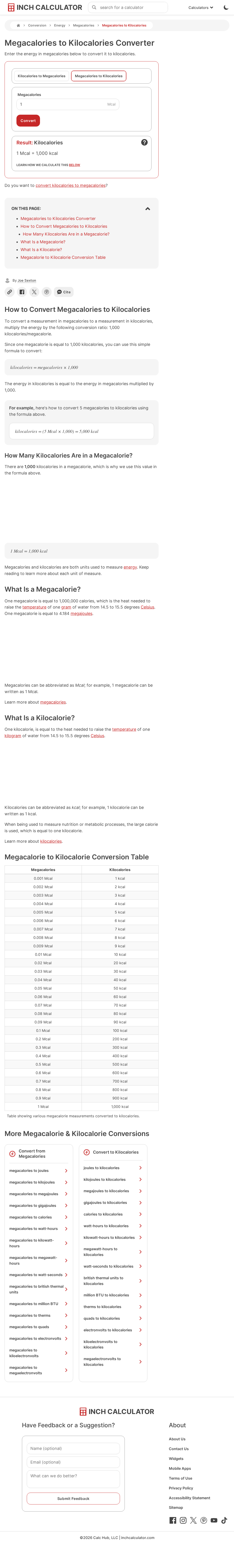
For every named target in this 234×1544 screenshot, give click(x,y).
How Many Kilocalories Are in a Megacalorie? (66, 234)
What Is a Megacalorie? (43, 241)
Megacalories (83, 25)
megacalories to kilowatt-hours (31, 1243)
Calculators (199, 7)
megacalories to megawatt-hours (33, 1260)
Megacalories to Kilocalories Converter (58, 218)
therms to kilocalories (102, 1306)
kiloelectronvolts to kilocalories (100, 1344)
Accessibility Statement (189, 1498)
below (74, 165)
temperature (34, 607)
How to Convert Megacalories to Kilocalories (64, 226)
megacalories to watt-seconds (36, 1274)
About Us (177, 1439)
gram (66, 607)
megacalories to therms (30, 1315)
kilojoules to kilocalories (105, 1179)
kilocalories (51, 841)
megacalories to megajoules (33, 1194)
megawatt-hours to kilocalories (100, 1252)
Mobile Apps (180, 1468)
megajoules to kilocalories (106, 1191)
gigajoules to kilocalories (105, 1202)
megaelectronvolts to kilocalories (102, 1361)
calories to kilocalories (103, 1214)
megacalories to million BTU (33, 1303)
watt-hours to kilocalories (106, 1226)
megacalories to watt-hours (33, 1228)
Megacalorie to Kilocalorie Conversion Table (63, 257)
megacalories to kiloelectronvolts (24, 1353)
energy (130, 567)
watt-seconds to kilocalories (108, 1266)
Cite (67, 292)
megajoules (81, 613)
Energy (59, 25)
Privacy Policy (181, 1488)
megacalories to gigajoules (32, 1205)
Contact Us (179, 1448)
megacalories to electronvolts (35, 1338)
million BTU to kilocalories (106, 1295)
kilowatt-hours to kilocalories (109, 1237)
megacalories (53, 702)
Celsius (147, 607)
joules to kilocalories (102, 1167)
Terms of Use (180, 1478)
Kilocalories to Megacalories (41, 76)
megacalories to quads (29, 1326)
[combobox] (134, 7)
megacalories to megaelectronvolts (25, 1370)
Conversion (37, 25)
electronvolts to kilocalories (108, 1330)
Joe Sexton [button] (27, 280)
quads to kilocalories (102, 1318)
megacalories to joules (29, 1170)
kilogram (13, 735)
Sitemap (176, 1507)
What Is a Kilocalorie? (41, 249)
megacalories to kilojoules (32, 1182)
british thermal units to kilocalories (103, 1281)
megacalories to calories (30, 1217)
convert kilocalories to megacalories (71, 185)
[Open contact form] (144, 142)
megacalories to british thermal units (36, 1289)
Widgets (176, 1458)
